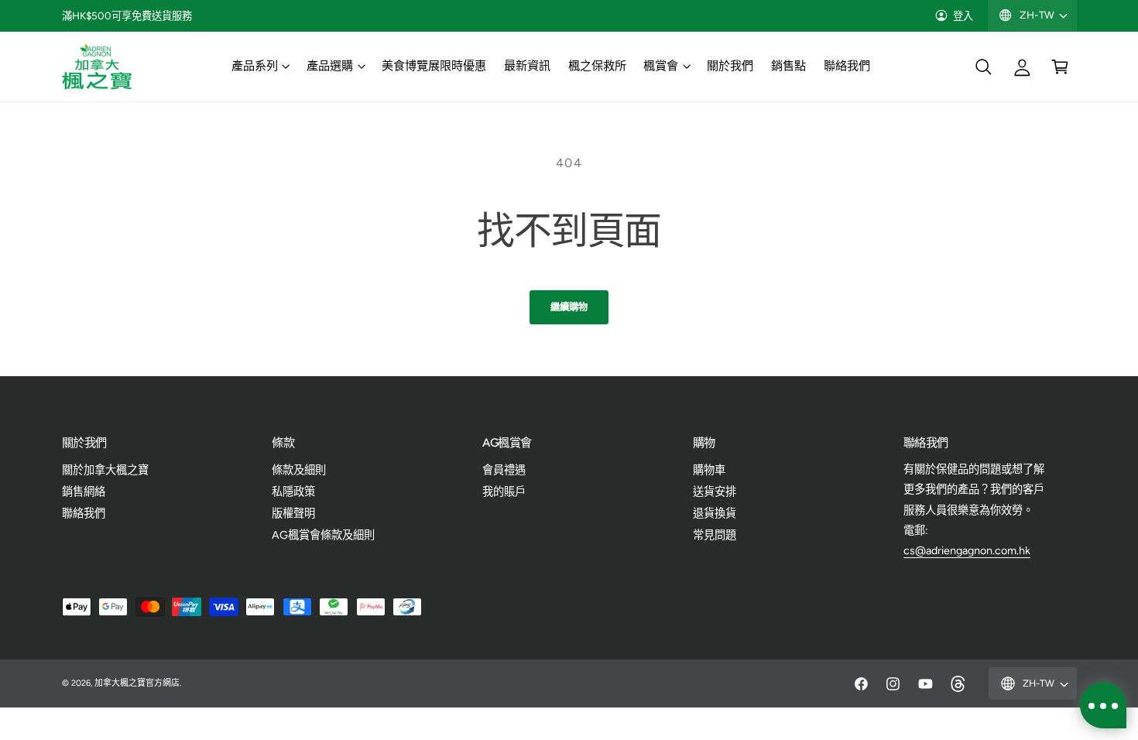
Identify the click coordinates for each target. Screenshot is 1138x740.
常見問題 (714, 535)
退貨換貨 (714, 513)
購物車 (709, 470)
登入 (963, 15)
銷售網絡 (83, 491)
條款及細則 (299, 470)
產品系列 (254, 66)
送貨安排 (714, 491)
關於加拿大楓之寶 (105, 470)
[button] (259, 66)
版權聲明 (293, 513)
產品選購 (330, 66)
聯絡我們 (83, 513)
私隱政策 (293, 491)
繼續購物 (568, 307)
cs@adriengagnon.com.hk (966, 550)
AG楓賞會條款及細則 (323, 535)
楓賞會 (660, 66)
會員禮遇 (504, 470)
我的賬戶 (504, 491)
